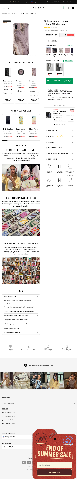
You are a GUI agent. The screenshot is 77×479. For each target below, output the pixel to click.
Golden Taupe (22, 81)
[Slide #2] (57, 124)
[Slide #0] (54, 124)
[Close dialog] (55, 439)
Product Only (51, 35)
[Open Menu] (3, 8)
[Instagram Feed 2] (55, 380)
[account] (67, 8)
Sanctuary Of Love (24, 129)
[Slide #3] (59, 124)
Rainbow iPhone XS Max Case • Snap (34, 133)
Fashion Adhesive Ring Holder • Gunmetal (21, 84)
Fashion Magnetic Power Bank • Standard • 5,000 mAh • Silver (34, 84)
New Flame (33, 129)
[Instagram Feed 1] (38, 380)
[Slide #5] (62, 124)
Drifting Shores (9, 129)
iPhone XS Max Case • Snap (21, 132)
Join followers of (41, 365)
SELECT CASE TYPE (52, 61)
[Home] (38, 8)
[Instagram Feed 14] (21, 380)
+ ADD (70, 120)
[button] (50, 28)
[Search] (8, 8)
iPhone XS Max (6, 13)
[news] (62, 8)
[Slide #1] (56, 124)
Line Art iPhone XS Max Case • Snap (8, 133)
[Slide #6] (64, 124)
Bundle (67, 35)
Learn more (69, 61)
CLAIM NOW (54, 472)
